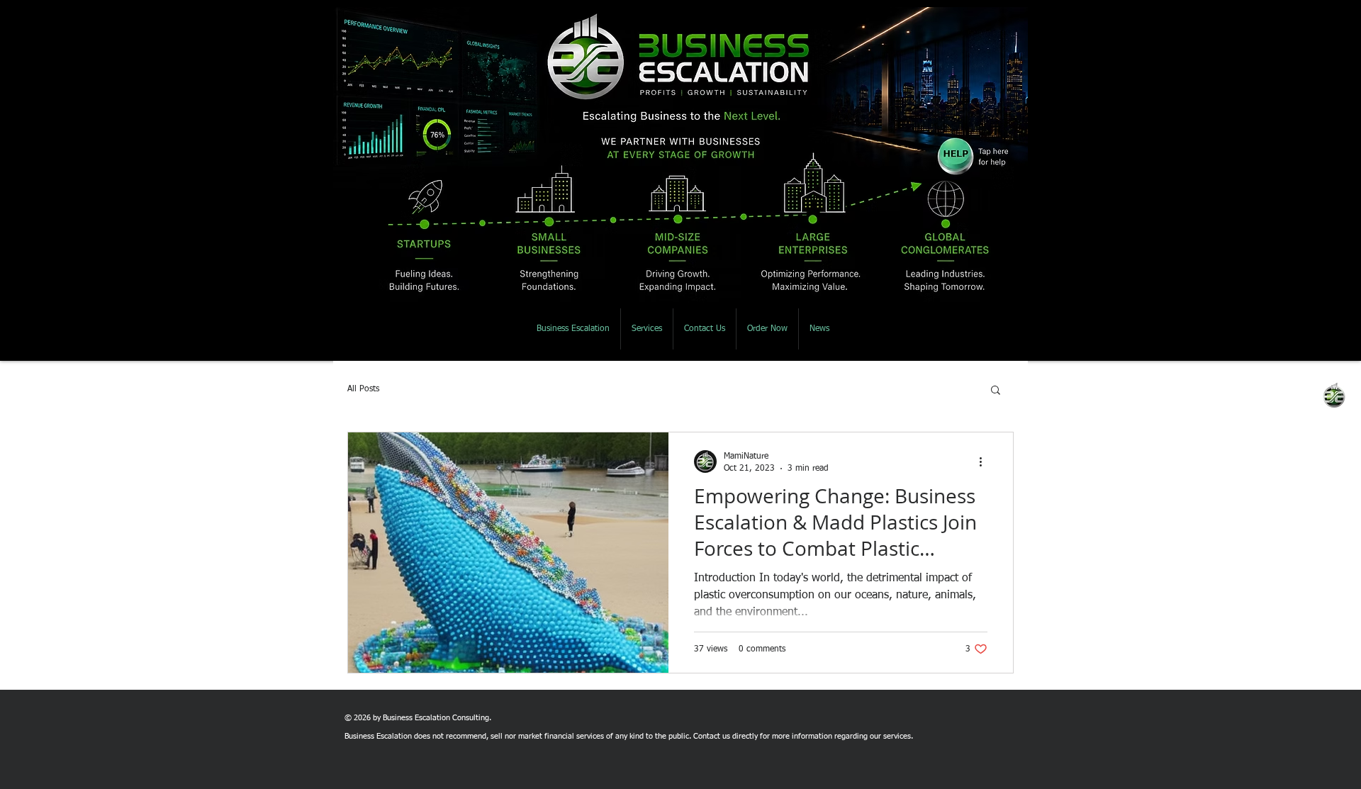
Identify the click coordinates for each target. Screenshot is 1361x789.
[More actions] (985, 461)
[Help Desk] (970, 155)
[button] (995, 391)
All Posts (363, 389)
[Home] (677, 59)
